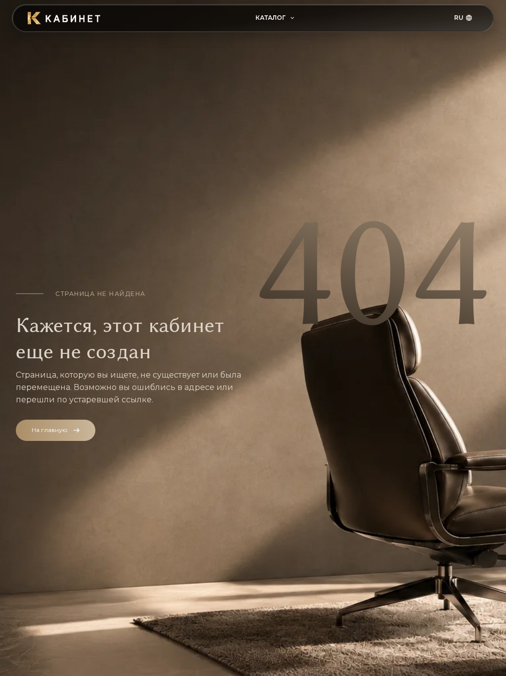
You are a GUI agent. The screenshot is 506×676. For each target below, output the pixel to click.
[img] (65, 18)
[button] (274, 18)
